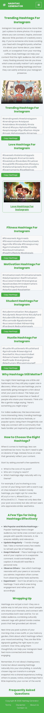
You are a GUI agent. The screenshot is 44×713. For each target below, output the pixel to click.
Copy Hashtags (10, 138)
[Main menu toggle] (39, 5)
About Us (34, 705)
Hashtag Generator (15, 5)
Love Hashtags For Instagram (22, 208)
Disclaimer (20, 705)
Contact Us (22, 708)
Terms (8, 705)
